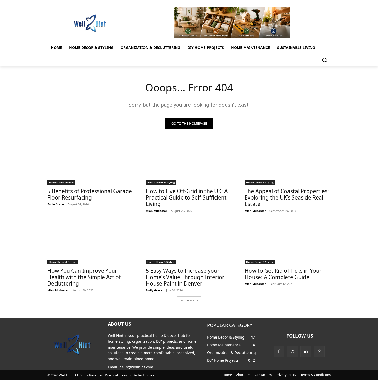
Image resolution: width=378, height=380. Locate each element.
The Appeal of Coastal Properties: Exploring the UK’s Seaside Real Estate (287, 197)
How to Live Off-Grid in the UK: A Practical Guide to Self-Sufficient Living (187, 197)
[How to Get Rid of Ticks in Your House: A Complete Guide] (288, 242)
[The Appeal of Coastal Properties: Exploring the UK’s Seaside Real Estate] (288, 163)
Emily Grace (55, 204)
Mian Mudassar (156, 211)
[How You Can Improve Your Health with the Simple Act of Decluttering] (90, 242)
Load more (187, 300)
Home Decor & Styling (161, 182)
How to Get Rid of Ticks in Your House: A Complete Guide (283, 274)
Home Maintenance (61, 182)
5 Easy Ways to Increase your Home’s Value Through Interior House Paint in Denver (185, 277)
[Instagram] (292, 351)
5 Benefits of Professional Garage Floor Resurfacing (89, 194)
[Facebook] (279, 351)
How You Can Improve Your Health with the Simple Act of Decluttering (84, 277)
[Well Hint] (90, 23)
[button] (324, 60)
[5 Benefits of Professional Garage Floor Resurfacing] (90, 163)
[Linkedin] (305, 351)
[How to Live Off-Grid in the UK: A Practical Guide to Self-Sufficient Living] (189, 163)
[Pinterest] (319, 351)
